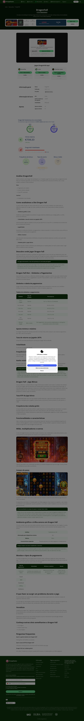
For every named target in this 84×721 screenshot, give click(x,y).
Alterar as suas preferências (42, 368)
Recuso (42, 370)
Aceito (42, 365)
